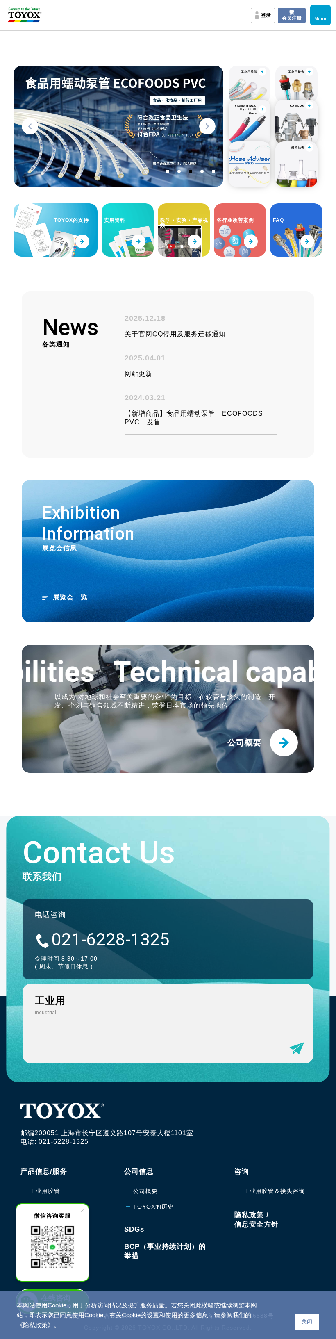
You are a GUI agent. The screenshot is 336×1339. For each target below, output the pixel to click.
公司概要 (145, 1191)
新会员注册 (292, 15)
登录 (266, 15)
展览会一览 (70, 597)
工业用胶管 (45, 1191)
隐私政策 (35, 1324)
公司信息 (139, 1171)
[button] (30, 126)
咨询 (241, 1171)
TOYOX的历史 (153, 1206)
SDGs (134, 1229)
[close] (82, 1210)
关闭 (307, 1322)
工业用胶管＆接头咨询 (274, 1191)
